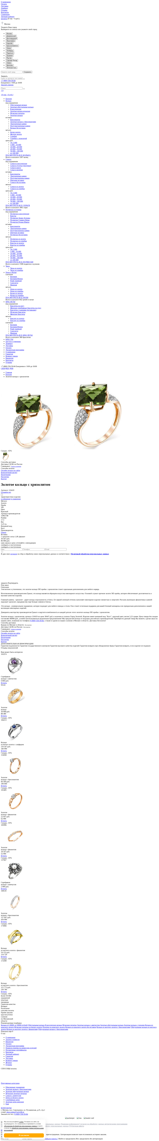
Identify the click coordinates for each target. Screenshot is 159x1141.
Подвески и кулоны (13, 210)
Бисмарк (13, 277)
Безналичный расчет (9, 473)
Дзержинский (11, 36)
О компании (6, 2)
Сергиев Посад (12, 60)
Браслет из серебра (17, 321)
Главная (9, 372)
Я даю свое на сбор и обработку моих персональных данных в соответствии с (55, 554)
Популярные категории (10, 1083)
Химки (9, 63)
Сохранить (27, 72)
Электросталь (11, 68)
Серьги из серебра (17, 189)
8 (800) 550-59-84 (37, 621)
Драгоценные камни (18, 124)
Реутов (9, 58)
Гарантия (9, 354)
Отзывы (4, 10)
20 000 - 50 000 (16, 149)
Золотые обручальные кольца (22, 107)
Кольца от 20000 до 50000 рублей (14, 1025)
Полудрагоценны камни (19, 178)
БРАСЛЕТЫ (10, 302)
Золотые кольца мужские (20, 111)
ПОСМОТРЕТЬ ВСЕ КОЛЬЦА (18, 155)
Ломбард (4, 8)
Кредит (4, 479)
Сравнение (5, 14)
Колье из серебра (17, 295)
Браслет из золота (17, 318)
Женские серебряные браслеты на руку (25, 308)
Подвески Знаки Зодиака (20, 218)
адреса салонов (16, 466)
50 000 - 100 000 (16, 151)
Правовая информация (70, 1124)
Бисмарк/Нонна (16, 279)
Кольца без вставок (17, 128)
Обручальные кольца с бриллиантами (53, 1029)
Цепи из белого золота (15, 1098)
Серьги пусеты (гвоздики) (20, 166)
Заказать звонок (7, 85)
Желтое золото (16, 134)
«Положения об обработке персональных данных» (20, 1126)
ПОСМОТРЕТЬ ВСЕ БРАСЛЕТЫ (19, 335)
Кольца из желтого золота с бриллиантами (113, 1027)
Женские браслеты (17, 314)
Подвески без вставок (19, 235)
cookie (21, 1122)
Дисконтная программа (15, 350)
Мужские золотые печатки (16, 1093)
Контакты (5, 12)
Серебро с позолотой (18, 138)
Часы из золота (16, 268)
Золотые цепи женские (15, 1102)
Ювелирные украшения (15, 1087)
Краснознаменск (12, 46)
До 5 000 (13, 143)
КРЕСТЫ (9, 339)
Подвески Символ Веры (20, 220)
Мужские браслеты (17, 312)
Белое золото (15, 132)
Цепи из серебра (16, 291)
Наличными (6, 475)
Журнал (9, 1063)
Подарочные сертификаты (16, 1050)
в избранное (6, 499)
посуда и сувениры (13, 341)
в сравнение (16, 499)
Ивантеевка (11, 41)
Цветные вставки (17, 180)
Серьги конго (15, 168)
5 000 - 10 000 (15, 145)
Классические (15, 109)
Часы (8, 266)
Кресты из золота (17, 243)
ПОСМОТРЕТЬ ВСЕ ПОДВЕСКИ (19, 262)
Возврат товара (12, 356)
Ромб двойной (16, 281)
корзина (4, 19)
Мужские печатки (17, 113)
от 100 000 (14, 153)
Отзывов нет (6, 492)
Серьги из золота (17, 187)
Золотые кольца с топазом (134, 1025)
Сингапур (14, 283)
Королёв (9, 43)
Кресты (13, 216)
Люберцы (10, 51)
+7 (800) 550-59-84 (8, 81)
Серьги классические (18, 164)
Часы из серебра (16, 270)
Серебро (13, 136)
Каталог (9, 99)
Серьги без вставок (17, 182)
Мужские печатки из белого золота (28, 1027)
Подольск (10, 53)
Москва (9, 33)
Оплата (4, 4)
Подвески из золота (18, 239)
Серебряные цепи (13, 1100)
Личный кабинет (7, 17)
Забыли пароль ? (51, 1139)
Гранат (3, 532)
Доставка (4, 6)
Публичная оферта (76, 1126)
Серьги (8, 159)
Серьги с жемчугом (13, 1096)
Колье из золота (16, 293)
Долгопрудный (12, 38)
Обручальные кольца (18, 105)
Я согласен (24, 1135)
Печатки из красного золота (54, 1027)
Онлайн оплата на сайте (10, 470)
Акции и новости (13, 1040)
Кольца (8, 101)
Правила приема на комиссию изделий (21, 1048)
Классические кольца (53, 1025)
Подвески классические (19, 214)
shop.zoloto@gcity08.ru (15, 1112)
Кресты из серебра (17, 245)
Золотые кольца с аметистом (88, 1025)
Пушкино (10, 55)
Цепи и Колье (11, 272)
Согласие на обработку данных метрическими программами (103, 1124)
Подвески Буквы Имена (19, 222)
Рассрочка (5, 477)
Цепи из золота (16, 289)
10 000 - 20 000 (16, 147)
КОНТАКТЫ (6, 1108)
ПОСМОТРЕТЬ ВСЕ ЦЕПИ (17, 298)
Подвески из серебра (18, 241)
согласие (13, 554)
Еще (7, 1104)
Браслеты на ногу (17, 306)
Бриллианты (15, 120)
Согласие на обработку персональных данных (50, 1126)
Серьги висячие (16, 170)
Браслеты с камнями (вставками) (23, 310)
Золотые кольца (16, 115)
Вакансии (9, 358)
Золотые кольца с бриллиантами (23, 122)
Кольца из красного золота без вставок (80, 1027)
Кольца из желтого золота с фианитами (22, 1029)
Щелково (10, 65)
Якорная (13, 285)
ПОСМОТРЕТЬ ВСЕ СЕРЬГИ (18, 205)
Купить (4, 683)
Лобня (9, 48)
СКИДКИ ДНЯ (7, 368)
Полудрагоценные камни (20, 126)
